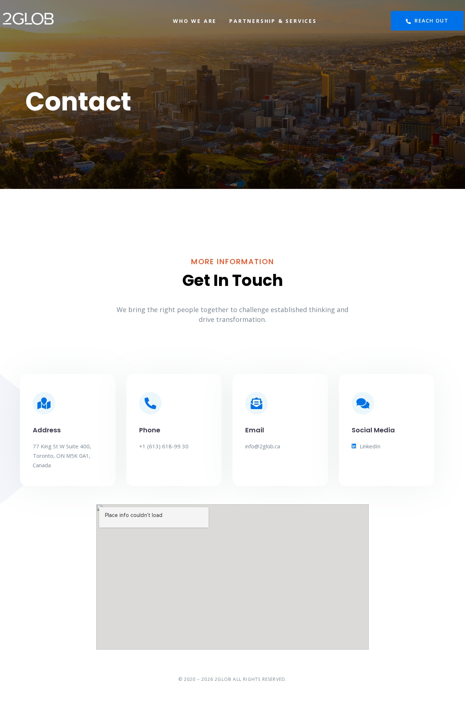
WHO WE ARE (195, 20)
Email (254, 430)
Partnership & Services (273, 20)
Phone (149, 430)
